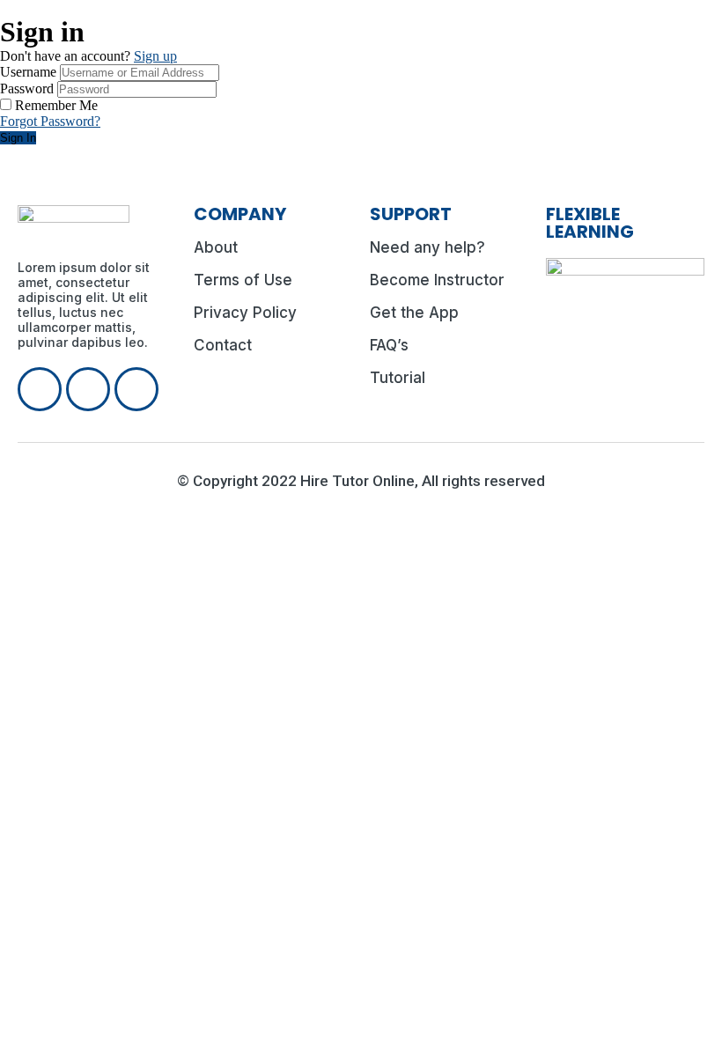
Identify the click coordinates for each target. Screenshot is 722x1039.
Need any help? (427, 247)
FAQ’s (389, 345)
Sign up (155, 55)
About (216, 247)
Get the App (414, 312)
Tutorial (397, 378)
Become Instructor (437, 280)
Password (27, 88)
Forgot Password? (50, 121)
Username (28, 71)
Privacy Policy (245, 312)
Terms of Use (243, 280)
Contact (223, 345)
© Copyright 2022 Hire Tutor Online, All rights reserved (361, 481)
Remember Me (56, 105)
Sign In (18, 137)
